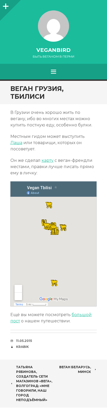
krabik (22, 347)
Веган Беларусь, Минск (75, 369)
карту (48, 160)
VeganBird (53, 50)
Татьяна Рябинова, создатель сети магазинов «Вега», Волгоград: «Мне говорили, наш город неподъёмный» (34, 383)
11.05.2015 (24, 341)
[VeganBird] (53, 26)
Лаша (16, 142)
